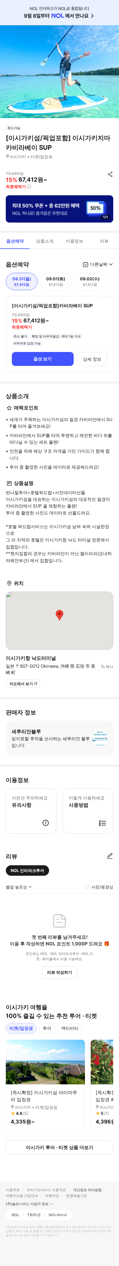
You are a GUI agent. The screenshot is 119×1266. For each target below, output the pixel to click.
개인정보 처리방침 (87, 1190)
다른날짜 (98, 264)
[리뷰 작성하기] (109, 856)
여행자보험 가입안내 (22, 1195)
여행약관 (52, 1195)
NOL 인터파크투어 (27, 870)
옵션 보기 (43, 359)
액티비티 (70, 1028)
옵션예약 (15, 241)
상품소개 (44, 241)
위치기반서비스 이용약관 (46, 1190)
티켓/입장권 (21, 1028)
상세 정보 (92, 359)
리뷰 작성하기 (59, 972)
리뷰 (104, 241)
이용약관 (13, 1190)
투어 (47, 1028)
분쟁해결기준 (76, 1195)
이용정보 (74, 241)
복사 (109, 666)
